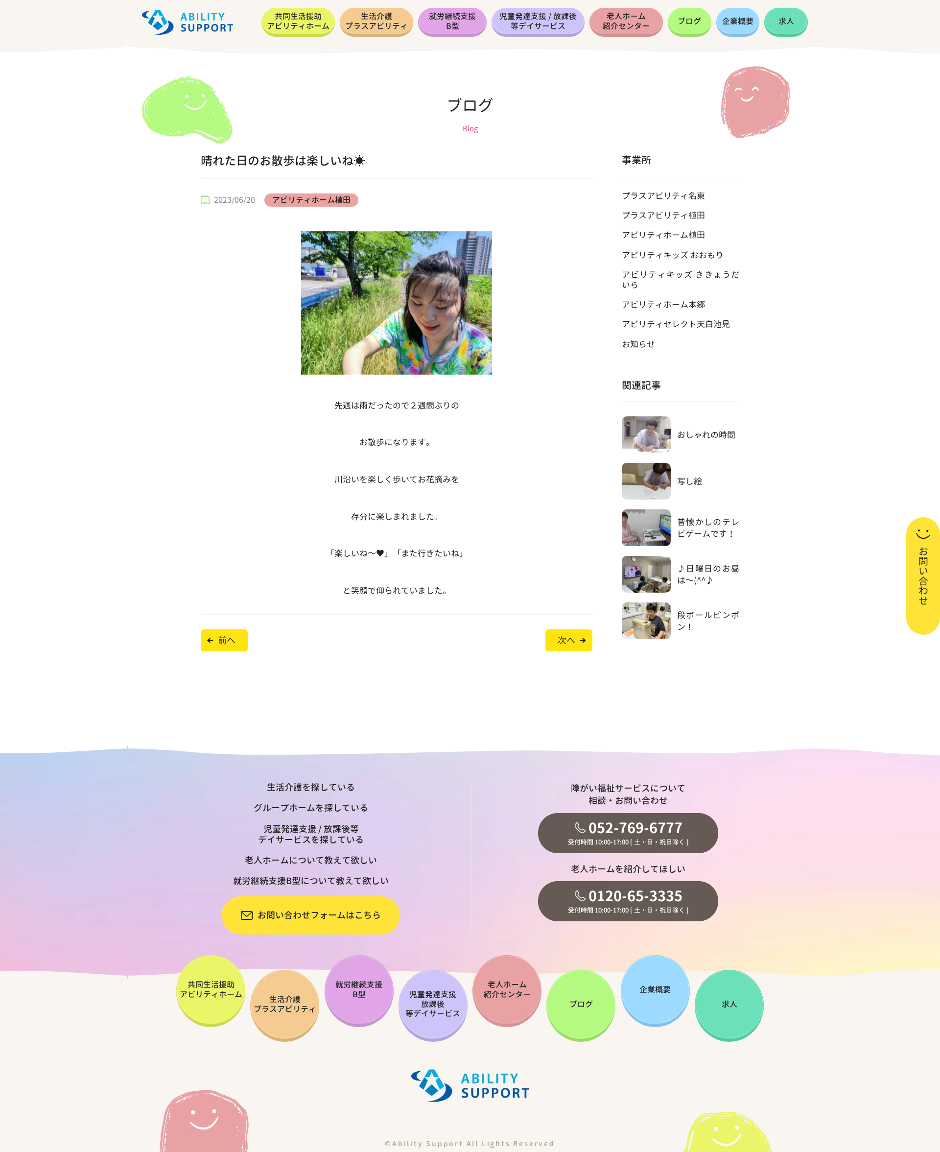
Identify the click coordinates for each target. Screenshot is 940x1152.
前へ (226, 640)
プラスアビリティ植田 (663, 215)
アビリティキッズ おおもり (673, 255)
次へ (566, 640)
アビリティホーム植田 (311, 199)
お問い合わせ (923, 576)
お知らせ (638, 344)
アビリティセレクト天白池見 (676, 324)
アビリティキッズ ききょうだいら (680, 279)
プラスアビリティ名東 (663, 195)
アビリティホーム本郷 (663, 304)
